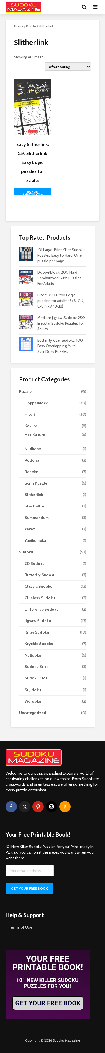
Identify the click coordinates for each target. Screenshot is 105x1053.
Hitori (30, 414)
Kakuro (31, 425)
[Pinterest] (38, 806)
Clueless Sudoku (40, 597)
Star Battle (34, 506)
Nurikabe (33, 448)
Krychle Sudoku (39, 643)
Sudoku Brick (36, 666)
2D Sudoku (35, 563)
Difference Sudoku (42, 609)
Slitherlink (34, 494)
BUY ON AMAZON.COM (33, 192)
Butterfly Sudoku (40, 574)
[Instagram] (51, 806)
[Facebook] (11, 806)
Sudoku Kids (36, 678)
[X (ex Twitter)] (24, 806)
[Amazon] (65, 806)
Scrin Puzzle (36, 483)
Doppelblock (36, 402)
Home (18, 26)
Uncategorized (32, 712)
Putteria (32, 460)
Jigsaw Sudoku (38, 620)
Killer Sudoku (37, 632)
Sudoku (26, 551)
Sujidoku (33, 689)
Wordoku (33, 701)
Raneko (31, 471)
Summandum (37, 517)
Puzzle (31, 26)
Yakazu (31, 529)
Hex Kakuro (35, 434)
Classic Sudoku (38, 586)
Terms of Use (20, 927)
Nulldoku (33, 655)
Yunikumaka (35, 540)
